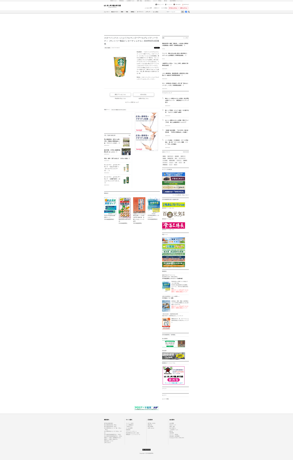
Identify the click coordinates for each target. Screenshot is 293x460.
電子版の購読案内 (108, 423)
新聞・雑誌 (139, 0)
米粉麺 (164, 158)
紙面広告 (150, 424)
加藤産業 (185, 160)
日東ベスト (183, 156)
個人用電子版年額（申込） (110, 426)
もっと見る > (186, 37)
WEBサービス (113, 0)
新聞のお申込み (183, 8)
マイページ (147, 449)
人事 (176, 162)
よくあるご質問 (148, 8)
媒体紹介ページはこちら (168, 208)
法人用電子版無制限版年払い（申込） (113, 436)
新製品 (164, 156)
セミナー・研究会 (157, 0)
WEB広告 (121, 0)
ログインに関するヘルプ (132, 102)
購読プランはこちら (120, 94)
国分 (176, 158)
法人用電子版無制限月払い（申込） (113, 434)
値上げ (175, 164)
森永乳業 (177, 156)
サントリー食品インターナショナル (119, 109)
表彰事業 (171, 433)
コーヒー (171, 162)
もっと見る (155, 11)
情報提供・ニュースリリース (133, 434)
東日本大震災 (172, 160)
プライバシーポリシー (131, 431)
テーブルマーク (182, 158)
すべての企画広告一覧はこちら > (181, 195)
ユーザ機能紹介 (130, 424)
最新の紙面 (177, 4)
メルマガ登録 (164, 8)
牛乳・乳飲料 (107, 47)
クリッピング (169, 4)
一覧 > (129, 135)
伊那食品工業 (170, 158)
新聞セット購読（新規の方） (111, 439)
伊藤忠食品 (165, 164)
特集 (127, 11)
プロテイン (179, 160)
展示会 (165, 0)
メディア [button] (148, 11)
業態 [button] (122, 11)
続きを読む (143, 94)
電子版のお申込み (173, 8)
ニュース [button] (106, 11)
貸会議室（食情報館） (174, 436)
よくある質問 (129, 428)
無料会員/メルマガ (108, 441)
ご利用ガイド (156, 8)
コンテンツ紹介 (130, 423)
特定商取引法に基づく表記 (132, 433)
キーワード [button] (140, 11)
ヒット (170, 164)
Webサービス (172, 424)
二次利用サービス (130, 0)
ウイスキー (165, 162)
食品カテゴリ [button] (114, 11)
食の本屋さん (148, 0)
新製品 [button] (132, 11)
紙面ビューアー (160, 4)
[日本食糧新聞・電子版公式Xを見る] (189, 12)
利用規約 (128, 429)
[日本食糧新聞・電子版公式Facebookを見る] (186, 12)
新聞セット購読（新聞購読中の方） (113, 437)
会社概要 (171, 423)
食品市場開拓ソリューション (176, 0)
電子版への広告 (151, 423)
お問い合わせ (107, 442)
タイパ (180, 162)
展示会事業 (150, 426)
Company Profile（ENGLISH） (177, 437)
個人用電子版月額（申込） (110, 424)
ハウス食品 (165, 160)
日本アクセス (170, 156)
